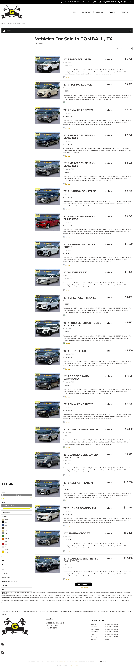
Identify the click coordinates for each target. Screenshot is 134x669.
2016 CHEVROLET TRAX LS (79, 297)
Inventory (86, 12)
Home (74, 12)
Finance (112, 12)
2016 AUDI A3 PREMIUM (78, 482)
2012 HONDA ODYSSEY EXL (80, 508)
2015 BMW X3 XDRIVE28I (78, 404)
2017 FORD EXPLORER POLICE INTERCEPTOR (82, 324)
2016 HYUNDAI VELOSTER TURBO (79, 245)
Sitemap (76, 665)
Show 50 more (83, 588)
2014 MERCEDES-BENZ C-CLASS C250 (79, 217)
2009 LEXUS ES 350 (75, 272)
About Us (124, 12)
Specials (99, 12)
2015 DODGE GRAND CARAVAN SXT (76, 377)
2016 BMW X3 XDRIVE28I (78, 110)
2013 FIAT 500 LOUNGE (77, 84)
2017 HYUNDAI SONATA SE (79, 191)
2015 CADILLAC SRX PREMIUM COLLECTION (82, 560)
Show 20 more (83, 584)
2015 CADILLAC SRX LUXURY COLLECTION (81, 456)
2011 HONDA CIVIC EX (76, 533)
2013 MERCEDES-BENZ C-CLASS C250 (79, 136)
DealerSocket (75, 661)
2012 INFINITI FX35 (75, 351)
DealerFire (63, 661)
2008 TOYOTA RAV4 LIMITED (81, 429)
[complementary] (128, 647)
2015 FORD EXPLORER (77, 59)
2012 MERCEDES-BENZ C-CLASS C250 (79, 164)
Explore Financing (132, 89)
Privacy (70, 665)
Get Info (114, 64)
